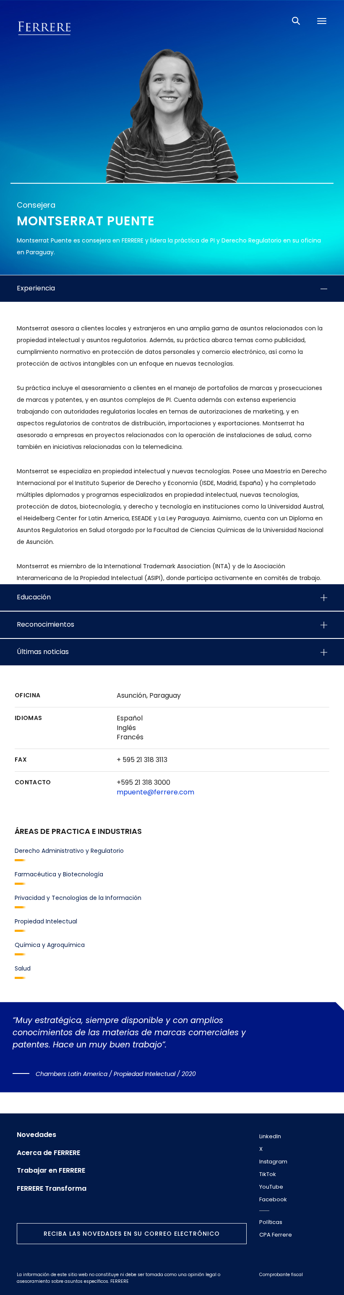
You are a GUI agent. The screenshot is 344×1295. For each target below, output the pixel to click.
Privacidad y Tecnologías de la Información (78, 898)
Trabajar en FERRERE (51, 1170)
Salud (23, 968)
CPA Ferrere (275, 1235)
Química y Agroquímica (50, 945)
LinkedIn (270, 1136)
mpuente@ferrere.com (155, 792)
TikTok (267, 1174)
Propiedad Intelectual (46, 921)
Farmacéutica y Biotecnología (59, 874)
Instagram (273, 1162)
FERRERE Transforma (51, 1188)
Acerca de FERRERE (48, 1153)
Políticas (270, 1222)
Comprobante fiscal (281, 1274)
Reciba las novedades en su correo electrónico (132, 1233)
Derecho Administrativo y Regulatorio (69, 851)
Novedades (36, 1134)
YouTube (271, 1187)
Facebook (273, 1199)
